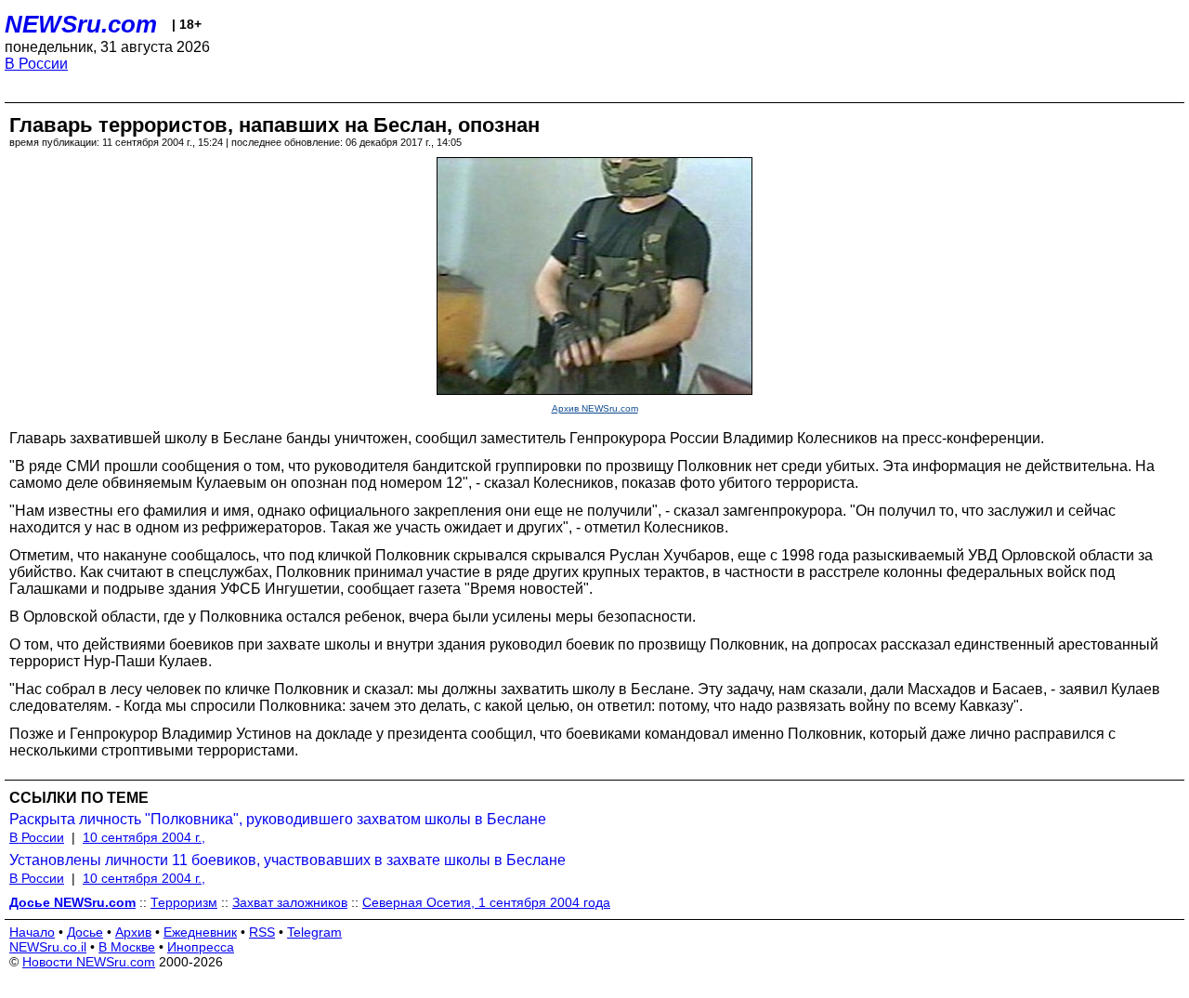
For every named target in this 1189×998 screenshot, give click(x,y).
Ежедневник (200, 932)
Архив (133, 932)
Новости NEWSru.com (88, 961)
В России (36, 64)
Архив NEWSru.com (595, 408)
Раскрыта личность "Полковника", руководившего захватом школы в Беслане (277, 819)
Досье (85, 932)
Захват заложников (289, 902)
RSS (262, 932)
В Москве (126, 946)
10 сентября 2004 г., (144, 837)
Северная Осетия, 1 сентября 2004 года (486, 902)
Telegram (314, 932)
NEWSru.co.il (47, 946)
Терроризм (183, 902)
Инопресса (200, 946)
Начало (32, 932)
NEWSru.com (81, 24)
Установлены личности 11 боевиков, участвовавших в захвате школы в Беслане (287, 860)
